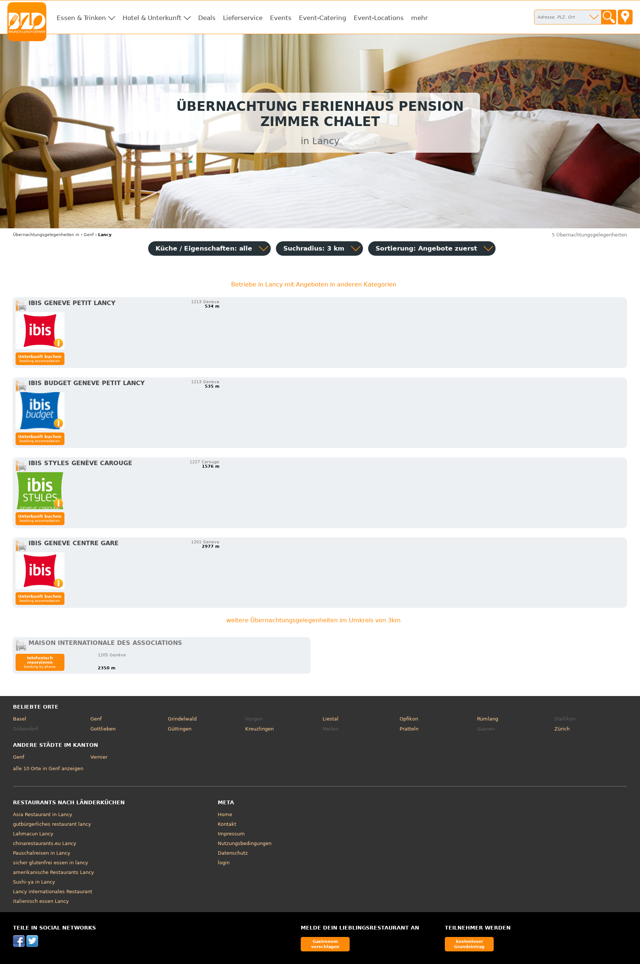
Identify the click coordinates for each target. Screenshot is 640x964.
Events (280, 17)
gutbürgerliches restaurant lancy (52, 824)
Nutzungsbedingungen (244, 843)
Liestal (331, 719)
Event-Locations (379, 17)
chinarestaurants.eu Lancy (44, 843)
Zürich (562, 729)
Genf (96, 719)
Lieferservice (243, 17)
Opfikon (409, 719)
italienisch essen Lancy (41, 901)
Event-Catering (322, 17)
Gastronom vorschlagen (325, 943)
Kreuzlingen (259, 729)
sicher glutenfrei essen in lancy (50, 862)
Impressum (231, 834)
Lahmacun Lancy (33, 834)
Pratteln (409, 729)
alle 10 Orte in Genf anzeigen (48, 768)
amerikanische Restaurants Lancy (53, 872)
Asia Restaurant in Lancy (42, 814)
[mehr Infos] (40, 330)
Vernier (98, 757)
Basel (19, 719)
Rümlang (487, 719)
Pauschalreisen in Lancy (41, 853)
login (224, 862)
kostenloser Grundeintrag (469, 943)
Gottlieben (103, 729)
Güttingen (179, 729)
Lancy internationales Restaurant (52, 891)
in (46, 234)
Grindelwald (182, 719)
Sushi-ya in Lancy (34, 882)
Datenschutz (233, 853)
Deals (207, 17)
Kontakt (227, 824)
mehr (419, 17)
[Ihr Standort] (625, 17)
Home (225, 814)
